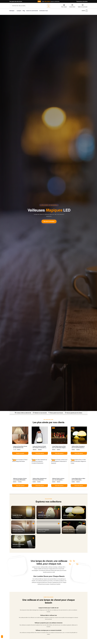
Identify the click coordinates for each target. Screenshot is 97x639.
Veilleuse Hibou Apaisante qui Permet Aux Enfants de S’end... (39, 479)
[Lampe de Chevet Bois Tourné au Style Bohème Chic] (20, 435)
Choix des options (40, 453)
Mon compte (64, 6)
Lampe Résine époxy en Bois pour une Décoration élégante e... (59, 447)
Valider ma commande (82, 6)
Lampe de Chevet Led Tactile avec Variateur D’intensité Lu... (40, 447)
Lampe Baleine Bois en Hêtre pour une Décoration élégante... (78, 479)
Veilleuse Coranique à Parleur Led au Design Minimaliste (20, 479)
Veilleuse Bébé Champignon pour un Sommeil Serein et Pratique (78, 447)
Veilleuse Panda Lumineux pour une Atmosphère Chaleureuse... (58, 479)
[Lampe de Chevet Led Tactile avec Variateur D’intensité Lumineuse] (40, 435)
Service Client (72, 6)
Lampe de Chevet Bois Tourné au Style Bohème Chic (20, 447)
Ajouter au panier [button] (20, 453)
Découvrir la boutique (49, 221)
